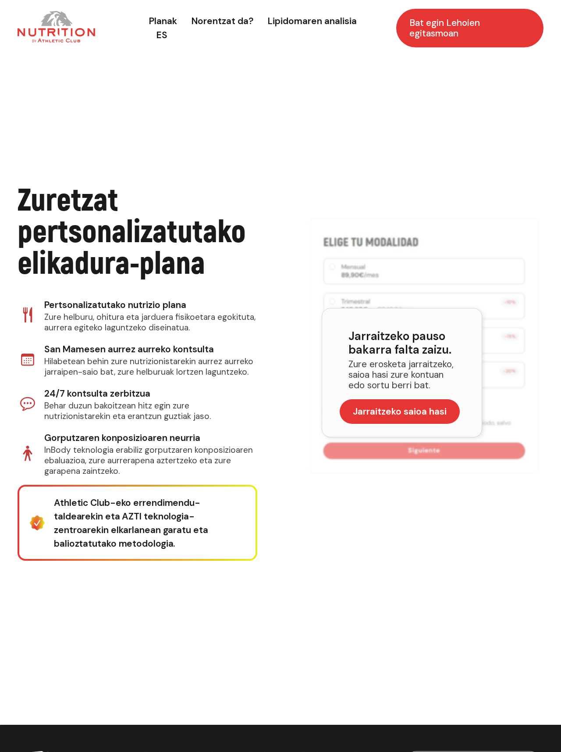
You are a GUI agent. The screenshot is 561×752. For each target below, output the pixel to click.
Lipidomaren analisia (312, 21)
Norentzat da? (222, 21)
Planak (163, 21)
